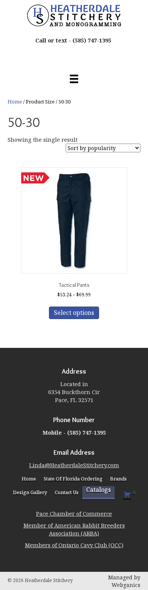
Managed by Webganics (124, 581)
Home (15, 101)
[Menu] (74, 78)
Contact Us (67, 492)
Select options (74, 312)
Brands (118, 478)
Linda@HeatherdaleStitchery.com (74, 465)
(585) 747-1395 (91, 40)
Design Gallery (30, 492)
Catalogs (98, 490)
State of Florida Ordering (73, 478)
